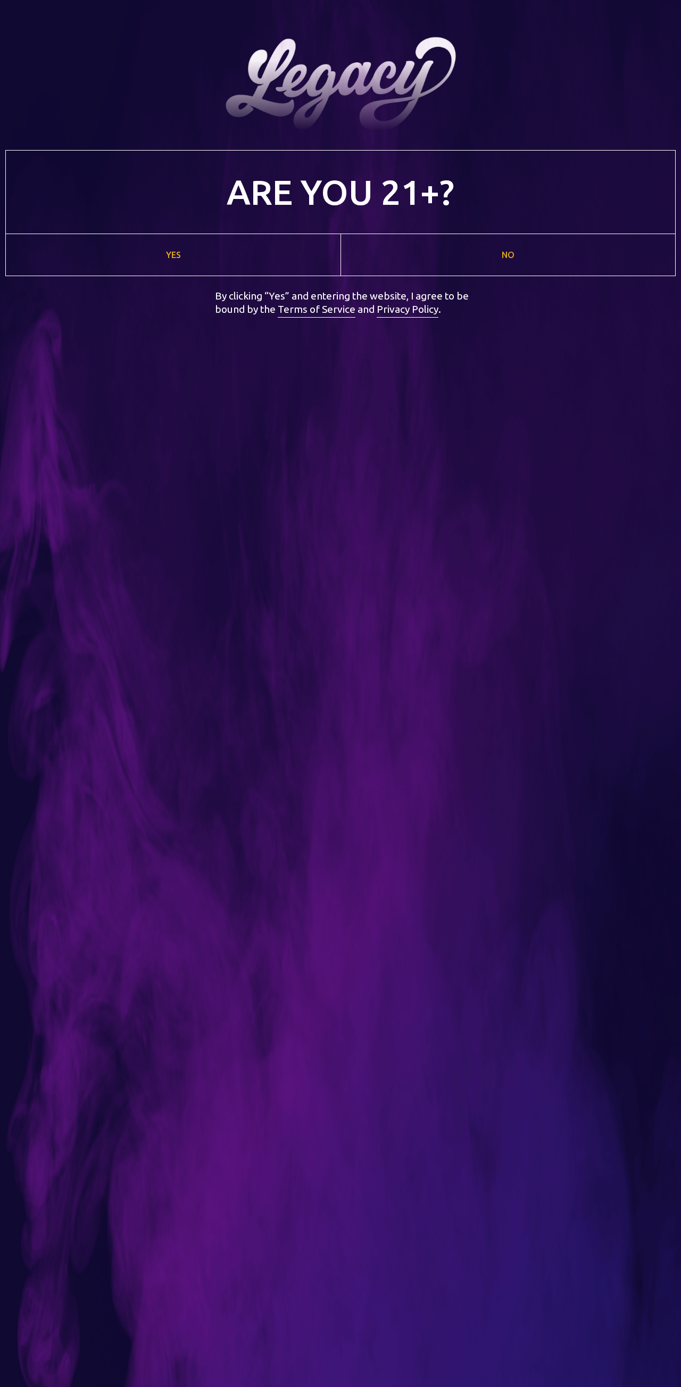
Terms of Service (316, 309)
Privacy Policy (407, 309)
